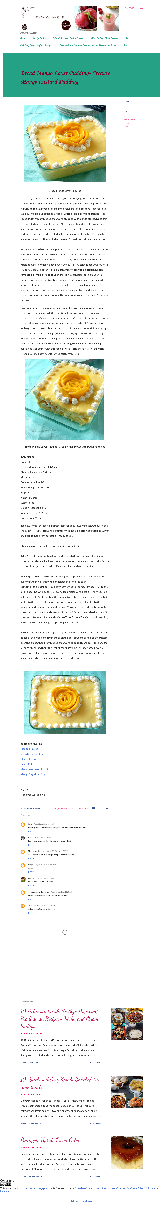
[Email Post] (93, 809)
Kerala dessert (129, 120)
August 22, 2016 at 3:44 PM (44, 824)
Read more (95, 1063)
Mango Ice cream (30, 758)
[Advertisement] (61, 969)
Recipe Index (39, 38)
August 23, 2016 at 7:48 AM (44, 878)
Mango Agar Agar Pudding (36, 769)
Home (23, 38)
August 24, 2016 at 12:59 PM (61, 892)
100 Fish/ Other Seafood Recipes (36, 45)
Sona (30, 824)
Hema (30, 878)
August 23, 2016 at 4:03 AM (45, 864)
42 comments (35, 1176)
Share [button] (126, 102)
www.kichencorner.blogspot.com (34, 1188)
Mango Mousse (29, 748)
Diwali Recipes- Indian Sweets (68, 38)
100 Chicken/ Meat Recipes (104, 38)
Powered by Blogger (83, 1201)
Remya (30, 864)
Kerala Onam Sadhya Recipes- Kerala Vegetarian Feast (88, 45)
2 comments (35, 1123)
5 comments (35, 1063)
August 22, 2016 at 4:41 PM (41, 837)
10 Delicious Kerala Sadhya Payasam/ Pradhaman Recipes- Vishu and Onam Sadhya (59, 1018)
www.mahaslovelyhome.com (38, 892)
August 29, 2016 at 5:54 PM (45, 905)
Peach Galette (29, 763)
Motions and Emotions (36, 851)
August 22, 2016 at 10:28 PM (57, 851)
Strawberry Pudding (32, 753)
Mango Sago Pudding (33, 774)
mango (126, 123)
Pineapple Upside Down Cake (50, 1140)
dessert (126, 116)
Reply (31, 831)
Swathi (30, 905)
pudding (127, 127)
